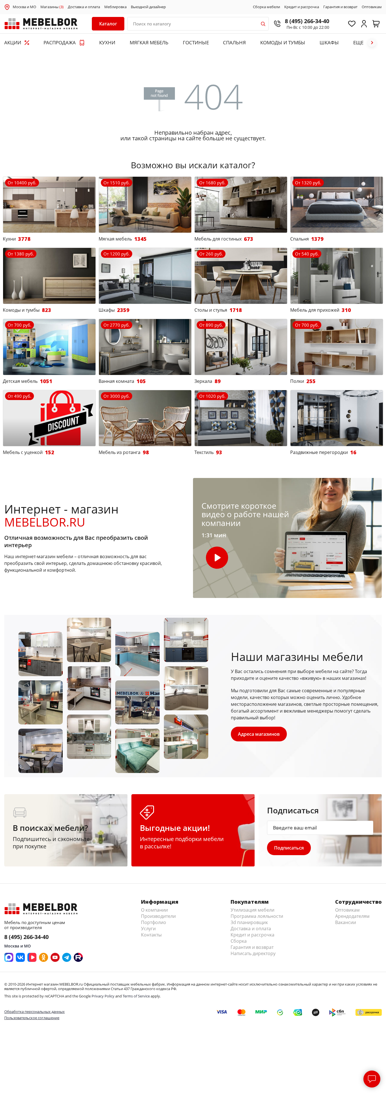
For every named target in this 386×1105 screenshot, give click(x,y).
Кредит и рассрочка (301, 7)
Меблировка (115, 7)
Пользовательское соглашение (31, 1018)
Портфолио (153, 922)
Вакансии (345, 922)
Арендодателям (352, 916)
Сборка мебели (266, 7)
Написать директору (253, 953)
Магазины (52, 7)
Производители (158, 916)
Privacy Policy (103, 996)
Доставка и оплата (84, 7)
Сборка (239, 941)
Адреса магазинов (259, 734)
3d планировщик (249, 922)
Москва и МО (24, 6)
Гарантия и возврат (340, 7)
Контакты (151, 935)
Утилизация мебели (252, 910)
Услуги (148, 928)
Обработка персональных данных (34, 1011)
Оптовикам (372, 7)
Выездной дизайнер (148, 7)
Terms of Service (136, 996)
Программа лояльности (257, 916)
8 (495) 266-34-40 (307, 21)
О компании (154, 910)
